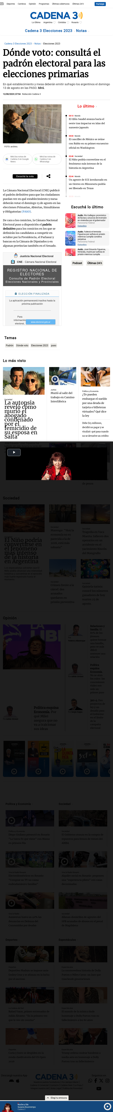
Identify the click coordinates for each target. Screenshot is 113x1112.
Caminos (22, 4)
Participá (100, 4)
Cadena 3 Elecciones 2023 (49, 31)
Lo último (86, 106)
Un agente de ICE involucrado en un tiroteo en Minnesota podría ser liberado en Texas (88, 184)
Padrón (9, 345)
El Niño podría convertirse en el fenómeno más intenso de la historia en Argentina (87, 164)
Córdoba (62, 22)
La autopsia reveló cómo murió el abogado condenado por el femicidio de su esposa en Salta (20, 419)
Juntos (53, 390)
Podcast (77, 263)
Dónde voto (22, 345)
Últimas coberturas (60, 4)
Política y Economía (90, 391)
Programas (44, 4)
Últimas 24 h (78, 4)
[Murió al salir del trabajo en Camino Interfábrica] (62, 376)
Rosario (75, 22)
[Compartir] (48, 176)
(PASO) (26, 211)
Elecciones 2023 (39, 345)
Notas (82, 31)
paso (53, 345)
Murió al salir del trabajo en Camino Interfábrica (62, 397)
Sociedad (78, 156)
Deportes (11, 4)
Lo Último (36, 22)
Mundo (77, 116)
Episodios (82, 226)
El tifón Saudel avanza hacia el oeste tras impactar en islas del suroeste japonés (87, 123)
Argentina (47, 22)
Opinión (32, 4)
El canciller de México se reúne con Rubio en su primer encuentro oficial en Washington (88, 143)
